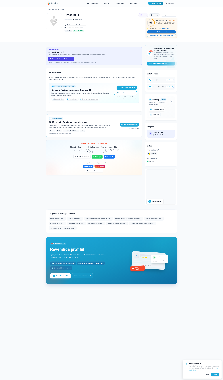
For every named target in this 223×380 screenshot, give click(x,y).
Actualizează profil (161, 31)
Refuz (207, 374)
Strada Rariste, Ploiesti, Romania (76, 25)
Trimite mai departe (83, 156)
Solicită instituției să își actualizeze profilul (161, 35)
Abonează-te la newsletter (94, 171)
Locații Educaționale (92, 3)
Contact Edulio (133, 3)
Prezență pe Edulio (155, 3)
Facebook (110, 156)
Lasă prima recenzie (128, 87)
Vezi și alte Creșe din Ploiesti (56, 9)
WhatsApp (98, 156)
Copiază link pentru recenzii (126, 93)
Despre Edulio (120, 3)
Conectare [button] (171, 3)
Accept (215, 374)
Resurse (106, 3)
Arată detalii (165, 28)
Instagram (101, 166)
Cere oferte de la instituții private (61, 59)
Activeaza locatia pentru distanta (74, 27)
